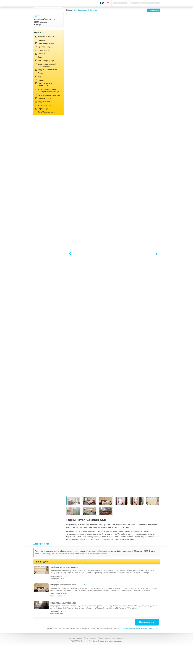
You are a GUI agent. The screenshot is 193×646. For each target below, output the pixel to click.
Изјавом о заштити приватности (146, 629)
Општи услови (90, 638)
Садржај (93, 10)
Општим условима (126, 629)
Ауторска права (75, 638)
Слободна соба (80, 10)
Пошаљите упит (147, 622)
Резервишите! (154, 10)
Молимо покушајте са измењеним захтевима (55, 554)
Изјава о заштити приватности (110, 638)
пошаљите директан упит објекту (92, 554)
